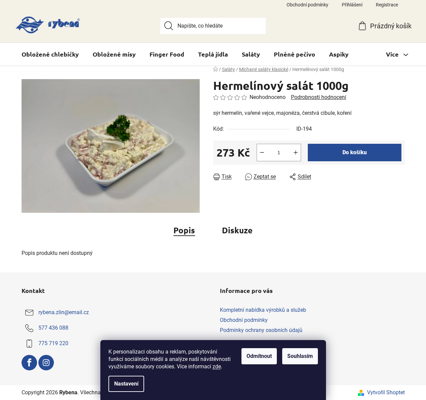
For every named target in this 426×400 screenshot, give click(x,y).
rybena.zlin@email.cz (63, 312)
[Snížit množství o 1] (262, 152)
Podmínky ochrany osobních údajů (261, 330)
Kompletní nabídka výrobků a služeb (263, 310)
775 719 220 (53, 343)
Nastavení (126, 383)
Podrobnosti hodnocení (318, 97)
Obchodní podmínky (307, 4)
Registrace (387, 4)
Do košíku (354, 152)
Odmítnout (259, 356)
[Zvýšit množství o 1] (296, 152)
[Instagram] (46, 362)
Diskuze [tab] (237, 230)
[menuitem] (50, 54)
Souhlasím (300, 356)
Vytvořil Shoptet (386, 392)
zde (216, 366)
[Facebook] (29, 362)
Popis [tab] (184, 230)
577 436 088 (53, 328)
